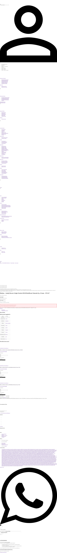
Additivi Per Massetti (30, 449)
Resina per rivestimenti (19, 460)
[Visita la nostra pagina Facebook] (2, 417)
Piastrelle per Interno (4, 82)
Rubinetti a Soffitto (4, 148)
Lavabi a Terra (4, 143)
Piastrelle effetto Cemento (5, 79)
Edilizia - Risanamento (32, 452)
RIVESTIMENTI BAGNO (28, 460)
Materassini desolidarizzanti (45, 454)
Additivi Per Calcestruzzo (24, 449)
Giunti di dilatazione (10, 453)
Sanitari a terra (47, 462)
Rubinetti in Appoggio (5, 149)
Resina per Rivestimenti (5, 236)
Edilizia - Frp (19, 452)
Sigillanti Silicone (32, 463)
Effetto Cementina (8, 323)
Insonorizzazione (4, 454)
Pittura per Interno (4, 231)
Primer (2, 198)
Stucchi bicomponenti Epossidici (6, 206)
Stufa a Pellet (3, 252)
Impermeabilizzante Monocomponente (7, 216)
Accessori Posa (2, 218)
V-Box (1, 187)
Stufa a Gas (3, 251)
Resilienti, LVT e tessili (7, 460)
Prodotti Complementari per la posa (6, 459)
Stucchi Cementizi (4, 204)
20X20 (6, 327)
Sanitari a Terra (4, 166)
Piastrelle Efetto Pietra (29, 456)
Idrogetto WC (25, 453)
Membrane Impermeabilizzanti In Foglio (13, 455)
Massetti (3, 201)
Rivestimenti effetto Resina (5, 99)
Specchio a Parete (4, 138)
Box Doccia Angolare (4, 162)
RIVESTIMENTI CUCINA (42, 460)
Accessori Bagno (7, 449)
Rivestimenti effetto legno (32, 461)
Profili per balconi (26, 459)
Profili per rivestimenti (32, 459)
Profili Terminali (4, 212)
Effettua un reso (4, 436)
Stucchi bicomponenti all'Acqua (6, 205)
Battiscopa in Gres (4, 86)
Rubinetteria (1, 144)
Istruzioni (1, 308)
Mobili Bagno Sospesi (5, 137)
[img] (2, 267)
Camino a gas (45, 450)
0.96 (6, 336)
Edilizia (16, 452)
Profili (1, 209)
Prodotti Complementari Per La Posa (16, 459)
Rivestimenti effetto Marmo (5, 98)
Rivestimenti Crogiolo (35, 460)
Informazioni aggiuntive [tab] (5, 310)
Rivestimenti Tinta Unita (5, 462)
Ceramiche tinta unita (7, 451)
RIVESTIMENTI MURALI (25, 307)
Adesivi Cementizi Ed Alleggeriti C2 (44, 449)
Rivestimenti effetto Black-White (9, 461)
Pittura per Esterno (4, 232)
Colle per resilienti (24, 451)
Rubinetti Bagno (4, 146)
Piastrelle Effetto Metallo (21, 457)
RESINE (23, 460)
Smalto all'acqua (4, 233)
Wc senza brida (20, 465)
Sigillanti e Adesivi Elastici (26, 463)
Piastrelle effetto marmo (14, 457)
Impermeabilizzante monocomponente (32, 453)
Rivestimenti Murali (2, 102)
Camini (1, 246)
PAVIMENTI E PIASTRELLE (11, 307)
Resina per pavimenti (13, 460)
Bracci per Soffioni (4, 150)
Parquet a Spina (4, 116)
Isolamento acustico (11, 454)
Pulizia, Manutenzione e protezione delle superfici (47, 459)
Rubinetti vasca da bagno (40, 462)
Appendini (3, 130)
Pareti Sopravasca (4, 163)
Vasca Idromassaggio (4, 172)
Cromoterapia (3, 154)
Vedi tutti (4, 397)
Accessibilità (3, 449)
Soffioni (3, 151)
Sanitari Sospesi (51, 462)
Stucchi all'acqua (36, 464)
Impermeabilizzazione (3, 214)
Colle (0, 195)
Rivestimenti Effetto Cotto (25, 461)
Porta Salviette (3, 129)
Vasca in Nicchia (4, 173)
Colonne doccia (29, 451)
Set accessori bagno (15, 463)
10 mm (6, 332)
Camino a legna (49, 450)
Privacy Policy (4, 443)
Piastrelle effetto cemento (49, 456)
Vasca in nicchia (8, 465)
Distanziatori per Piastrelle (5, 219)
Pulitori (3, 221)
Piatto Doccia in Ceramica (43, 458)
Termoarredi (1, 174)
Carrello (3, 434)
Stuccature (29, 464)
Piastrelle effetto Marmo (5, 80)
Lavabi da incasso (30, 454)
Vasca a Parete (3, 170)
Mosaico (3, 100)
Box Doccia (1, 159)
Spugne (3, 220)
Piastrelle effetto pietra (34, 457)
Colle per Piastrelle (4, 197)
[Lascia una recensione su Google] (2, 424)
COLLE (11, 451)
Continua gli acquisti (4, 532)
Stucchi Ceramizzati (46, 464)
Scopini (3, 131)
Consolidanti (3, 200)
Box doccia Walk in (28, 450)
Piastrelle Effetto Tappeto (46, 457)
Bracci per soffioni (34, 450)
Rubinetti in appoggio (34, 462)
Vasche (1, 168)
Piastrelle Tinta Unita (33, 458)
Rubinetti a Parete (4, 147)
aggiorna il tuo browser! (3, 552)
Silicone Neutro (4, 208)
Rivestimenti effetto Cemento (5, 97)
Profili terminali (37, 459)
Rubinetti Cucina (28, 462)
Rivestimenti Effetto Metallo (47, 461)
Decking (1, 117)
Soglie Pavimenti (4, 213)
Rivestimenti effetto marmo (39, 461)
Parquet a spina (53, 455)
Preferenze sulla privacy (5, 444)
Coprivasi (36, 451)
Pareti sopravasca (46, 455)
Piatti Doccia (38, 458)
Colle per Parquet (14, 451)
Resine (1, 234)
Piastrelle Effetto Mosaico (27, 457)
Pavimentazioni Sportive (6, 456)
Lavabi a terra (21, 454)
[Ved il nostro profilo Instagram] (2, 419)
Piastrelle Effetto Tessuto (53, 457)
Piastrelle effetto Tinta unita (5, 458)
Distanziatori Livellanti (5, 452)
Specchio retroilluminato (22, 464)
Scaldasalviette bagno (5, 463)
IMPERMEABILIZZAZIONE (41, 453)
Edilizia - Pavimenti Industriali (25, 452)
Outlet (1, 261)
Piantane (3, 134)
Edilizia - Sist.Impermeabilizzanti (39, 452)
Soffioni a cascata (52, 463)
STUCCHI (32, 464)
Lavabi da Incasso (4, 142)
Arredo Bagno (2, 136)
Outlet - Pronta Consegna (40, 455)
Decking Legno (46, 451)
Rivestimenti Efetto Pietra (49, 460)
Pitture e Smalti (2, 230)
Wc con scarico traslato (15, 465)
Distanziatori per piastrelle (11, 452)
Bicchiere (9, 450)
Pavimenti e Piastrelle (3, 78)
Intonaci (7, 454)
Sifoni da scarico (20, 463)
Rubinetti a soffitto (18, 462)
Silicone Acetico (4, 207)
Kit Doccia (3, 153)
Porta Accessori (4, 132)
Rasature (3, 460)
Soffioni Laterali (4, 152)
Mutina (32, 307)
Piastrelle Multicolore (12, 458)
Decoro (7, 334)
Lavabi (1, 139)
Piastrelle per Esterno (4, 83)
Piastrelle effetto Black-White (42, 456)
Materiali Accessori (51, 454)
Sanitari (1, 164)
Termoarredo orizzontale (5, 178)
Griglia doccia (21, 453)
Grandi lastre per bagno (16, 453)
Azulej (35, 307)
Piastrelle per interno (18, 307)
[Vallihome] (2, 409)
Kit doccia (15, 454)
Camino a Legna (4, 248)
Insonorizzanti (47, 453)
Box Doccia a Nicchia (5, 161)
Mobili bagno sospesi (32, 455)
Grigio (6, 318)
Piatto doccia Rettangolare (5, 157)
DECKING (42, 451)
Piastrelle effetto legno (8, 457)
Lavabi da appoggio (25, 454)
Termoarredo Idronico (4, 177)
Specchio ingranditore (16, 464)
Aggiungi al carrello (2, 377)
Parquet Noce (3, 113)
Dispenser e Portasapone (5, 133)
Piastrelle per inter (22, 458)
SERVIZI (11, 463)
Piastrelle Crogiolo (23, 456)
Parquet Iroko (3, 114)
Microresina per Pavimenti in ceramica (7, 237)
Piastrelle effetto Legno (5, 81)
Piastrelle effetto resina (40, 457)
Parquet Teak (3, 115)
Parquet (50, 455)
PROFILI (22, 459)
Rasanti (3, 199)
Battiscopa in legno (5, 450)
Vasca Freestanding (4, 169)
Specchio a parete (10, 464)
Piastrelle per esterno (17, 458)
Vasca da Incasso (4, 171)
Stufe (0, 250)
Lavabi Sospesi (4, 141)
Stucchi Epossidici (51, 464)
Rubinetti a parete (14, 462)
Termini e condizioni (4, 435)
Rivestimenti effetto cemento (18, 461)
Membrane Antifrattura (5, 455)
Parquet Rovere (4, 112)
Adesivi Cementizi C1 (36, 449)
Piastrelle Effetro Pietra (35, 456)
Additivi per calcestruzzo (17, 449)
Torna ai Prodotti (8, 531)
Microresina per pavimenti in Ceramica (24, 455)
